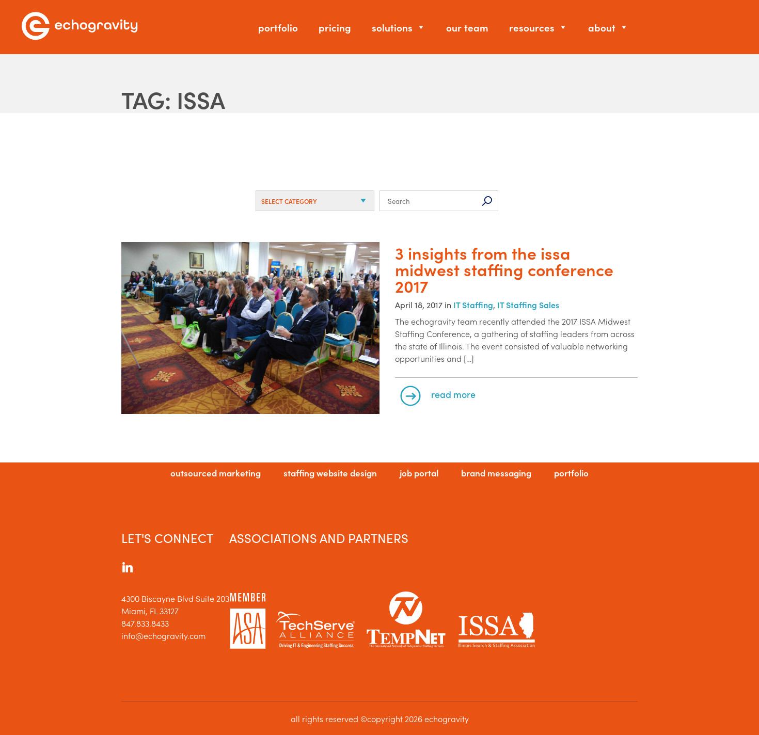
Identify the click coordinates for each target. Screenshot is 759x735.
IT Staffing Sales (528, 304)
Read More (453, 394)
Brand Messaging (496, 473)
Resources (532, 27)
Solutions (392, 27)
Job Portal (419, 473)
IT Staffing (473, 304)
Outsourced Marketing (215, 473)
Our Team (467, 27)
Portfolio (278, 27)
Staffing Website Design (330, 473)
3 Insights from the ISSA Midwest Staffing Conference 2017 (504, 269)
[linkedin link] (127, 569)
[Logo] (79, 27)
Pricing (335, 27)
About (601, 27)
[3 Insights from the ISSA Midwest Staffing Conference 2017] (250, 329)
